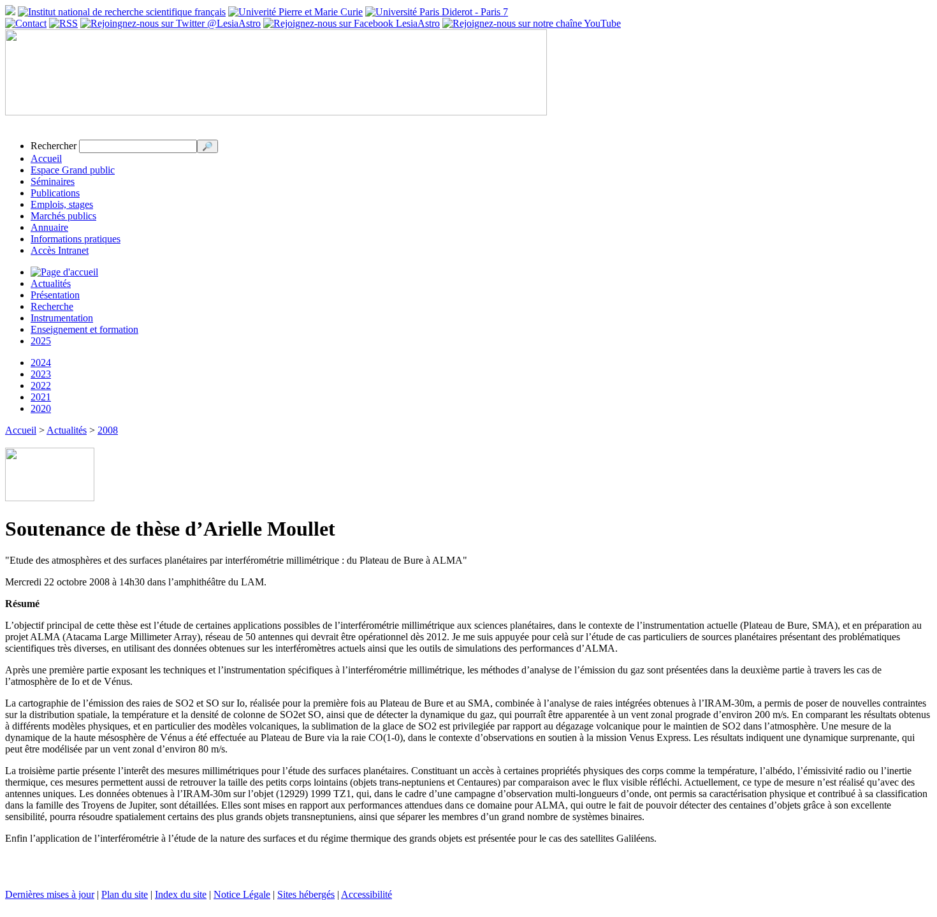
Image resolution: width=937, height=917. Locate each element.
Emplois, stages (62, 204)
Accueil (46, 158)
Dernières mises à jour (49, 894)
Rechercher (53, 145)
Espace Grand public (73, 170)
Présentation (55, 295)
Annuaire (49, 227)
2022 (41, 385)
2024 (41, 362)
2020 (41, 408)
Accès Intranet (60, 250)
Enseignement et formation (84, 329)
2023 (41, 374)
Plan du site (124, 894)
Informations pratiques (75, 238)
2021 (41, 397)
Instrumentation (62, 317)
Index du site (181, 894)
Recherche (52, 306)
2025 (41, 340)
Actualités (51, 283)
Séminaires (53, 181)
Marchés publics (63, 215)
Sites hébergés (306, 894)
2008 (108, 430)
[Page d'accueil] (64, 272)
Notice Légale (242, 894)
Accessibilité (366, 894)
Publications (55, 192)
